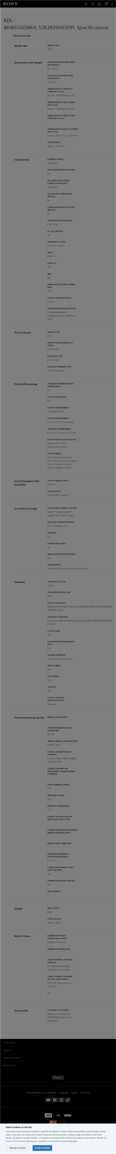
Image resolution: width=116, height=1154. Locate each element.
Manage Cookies (18, 1148)
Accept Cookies (42, 1148)
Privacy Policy (12, 1141)
